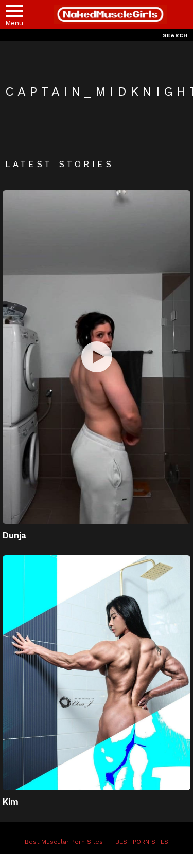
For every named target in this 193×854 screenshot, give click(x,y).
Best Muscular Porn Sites (64, 841)
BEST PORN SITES (141, 841)
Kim (11, 801)
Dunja (14, 535)
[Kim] (96, 672)
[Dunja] (96, 357)
